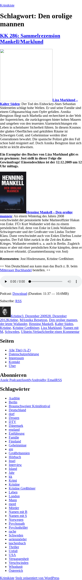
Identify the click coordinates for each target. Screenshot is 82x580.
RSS (18, 301)
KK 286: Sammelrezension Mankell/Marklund (30, 38)
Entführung (16, 433)
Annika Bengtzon (35, 320)
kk (10, 476)
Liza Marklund (51, 328)
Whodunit (16, 566)
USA (12, 555)
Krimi (13, 480)
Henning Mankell (41, 324)
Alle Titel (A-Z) (20, 350)
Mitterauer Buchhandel (16, 270)
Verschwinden (18, 563)
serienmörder (18, 539)
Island (13, 469)
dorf (11, 414)
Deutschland (17, 410)
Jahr (11, 472)
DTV (12, 422)
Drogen (14, 418)
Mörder (14, 508)
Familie (14, 437)
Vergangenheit (19, 559)
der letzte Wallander (13, 324)
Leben (13, 492)
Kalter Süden (64, 324)
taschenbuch (17, 543)
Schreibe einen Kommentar (60, 332)
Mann (13, 500)
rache (12, 531)
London (14, 496)
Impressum (16, 358)
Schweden (12, 332)
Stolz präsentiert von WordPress (37, 578)
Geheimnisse (17, 445)
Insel (12, 461)
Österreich (16, 570)
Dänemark (16, 425)
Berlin (13, 402)
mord (12, 504)
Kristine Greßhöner (26, 328)
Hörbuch (15, 457)
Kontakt (14, 362)
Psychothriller (18, 527)
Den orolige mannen (63, 320)
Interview (15, 465)
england (14, 429)
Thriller (14, 547)
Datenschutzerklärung (24, 354)
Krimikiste (7, 5)
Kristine (16, 316)
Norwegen (16, 519)
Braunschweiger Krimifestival (29, 406)
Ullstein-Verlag (31, 332)
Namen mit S (18, 516)
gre (11, 449)
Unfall (13, 551)
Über (12, 366)
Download (19, 293)
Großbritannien (19, 453)
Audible (14, 398)
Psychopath (17, 523)
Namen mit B (18, 512)
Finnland (15, 441)
